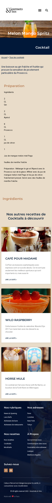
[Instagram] (6, 470)
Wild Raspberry (18, 320)
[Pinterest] (11, 470)
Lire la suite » (11, 280)
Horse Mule (15, 378)
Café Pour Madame (21, 258)
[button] (39, 10)
